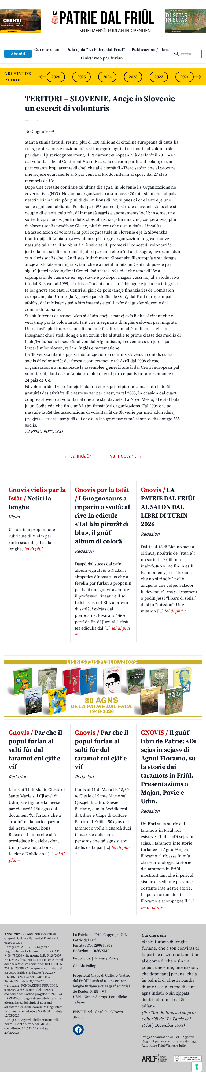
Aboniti (18, 54)
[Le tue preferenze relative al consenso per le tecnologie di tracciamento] (197, 1067)
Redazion (81, 950)
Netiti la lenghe (37, 498)
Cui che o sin (47, 49)
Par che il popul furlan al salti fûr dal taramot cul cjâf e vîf (35, 750)
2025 (81, 77)
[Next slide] (197, 77)
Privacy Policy (107, 958)
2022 (158, 77)
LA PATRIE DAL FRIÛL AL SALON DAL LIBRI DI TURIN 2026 (168, 507)
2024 (107, 77)
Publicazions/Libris (150, 49)
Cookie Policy (84, 965)
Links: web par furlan (102, 58)
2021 (184, 77)
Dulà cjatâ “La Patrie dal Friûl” (95, 49)
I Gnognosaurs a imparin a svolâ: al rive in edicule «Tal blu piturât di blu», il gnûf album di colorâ (102, 516)
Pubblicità (81, 958)
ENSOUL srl (82, 1012)
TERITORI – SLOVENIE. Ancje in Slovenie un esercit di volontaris (100, 104)
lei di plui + (35, 549)
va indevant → (126, 456)
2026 (56, 77)
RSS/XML (101, 950)
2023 (133, 77)
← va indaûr (78, 456)
